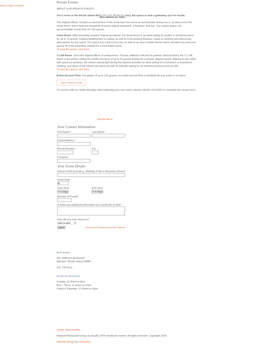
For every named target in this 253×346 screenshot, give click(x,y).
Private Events (175, 19)
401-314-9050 (154, 89)
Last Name (99, 132)
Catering (171, 16)
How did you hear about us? (73, 219)
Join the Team (175, 21)
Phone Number (66, 148)
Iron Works (78, 11)
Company (62, 157)
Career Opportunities (68, 329)
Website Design (66, 341)
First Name (64, 132)
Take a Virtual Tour (71, 83)
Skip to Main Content (12, 5)
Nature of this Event (91, 171)
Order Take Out (103, 19)
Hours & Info (171, 9)
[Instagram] (169, 11)
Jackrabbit (84, 341)
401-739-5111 (188, 9)
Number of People (67, 196)
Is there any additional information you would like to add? (89, 204)
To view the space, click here (73, 69)
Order (95, 17)
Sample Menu (104, 119)
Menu (83, 16)
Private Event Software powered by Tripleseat (105, 227)
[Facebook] (166, 11)
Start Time (63, 188)
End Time (97, 188)
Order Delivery (127, 19)
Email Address (66, 140)
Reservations (67, 16)
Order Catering (151, 19)
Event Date (63, 179)
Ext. (94, 148)
